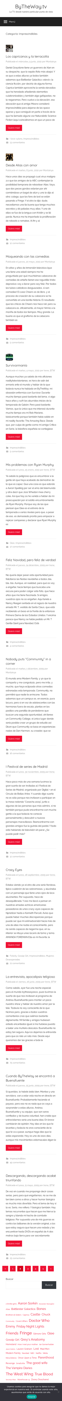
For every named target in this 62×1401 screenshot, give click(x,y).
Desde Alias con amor (21, 165)
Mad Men (44, 1348)
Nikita (45, 1353)
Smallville (20, 1363)
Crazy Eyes (14, 870)
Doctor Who (39, 1320)
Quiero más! (14, 128)
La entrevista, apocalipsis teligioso (30, 977)
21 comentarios (17, 963)
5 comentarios (17, 451)
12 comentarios (17, 243)
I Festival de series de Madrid (26, 767)
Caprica (26, 1315)
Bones (41, 1309)
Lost (36, 1348)
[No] (58, 1392)
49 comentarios (17, 1162)
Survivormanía (16, 365)
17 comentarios (17, 546)
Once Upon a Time (27, 1357)
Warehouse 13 (23, 1379)
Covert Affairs (22, 1321)
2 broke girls (11, 1304)
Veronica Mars (11, 1379)
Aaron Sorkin (27, 1303)
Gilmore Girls (39, 1333)
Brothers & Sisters (13, 1315)
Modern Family (13, 1353)
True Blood (44, 1374)
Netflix (39, 1353)
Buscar (9, 1279)
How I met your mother (28, 1344)
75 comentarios (17, 1062)
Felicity (13, 956)
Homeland (11, 1344)
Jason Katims (10, 1349)
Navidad (25, 1353)
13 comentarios (17, 142)
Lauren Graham (24, 1348)
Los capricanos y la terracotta (27, 56)
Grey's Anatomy (33, 1339)
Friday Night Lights (30, 1326)
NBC (32, 1353)
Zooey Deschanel (40, 1379)
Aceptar (31, 1397)
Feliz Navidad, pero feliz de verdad (31, 560)
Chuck (46, 1314)
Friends (12, 1333)
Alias (8, 1309)
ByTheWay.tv (31, 6)
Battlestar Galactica (23, 1308)
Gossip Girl (23, 956)
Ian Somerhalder (46, 1344)
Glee (12, 543)
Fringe (26, 1332)
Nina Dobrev (11, 1358)
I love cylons (16, 138)
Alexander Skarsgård (46, 1304)
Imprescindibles (31, 138)
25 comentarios (17, 1258)
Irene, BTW (49, 370)
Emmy (10, 1326)
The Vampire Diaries (19, 1368)
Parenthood (46, 1357)
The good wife (36, 1363)
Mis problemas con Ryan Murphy (30, 465)
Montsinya (51, 61)
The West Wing (19, 1374)
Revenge (10, 1363)
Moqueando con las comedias (27, 256)
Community (10, 1321)
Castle (35, 1314)
